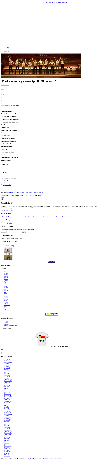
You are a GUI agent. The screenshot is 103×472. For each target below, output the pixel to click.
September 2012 (8, 418)
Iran (5, 292)
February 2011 (7, 446)
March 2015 (7, 375)
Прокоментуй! (5, 85)
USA (5, 310)
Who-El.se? (28, 458)
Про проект (7, 51)
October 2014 (7, 382)
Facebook (6, 321)
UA (8, 48)
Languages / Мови (5, 238)
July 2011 (6, 438)
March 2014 (7, 392)
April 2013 (6, 408)
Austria (6, 274)
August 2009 (7, 456)
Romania (6, 303)
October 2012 (7, 417)
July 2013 (6, 404)
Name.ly (35, 458)
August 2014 (7, 385)
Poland (5, 300)
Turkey (5, 308)
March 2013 (7, 409)
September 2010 (8, 450)
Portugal (6, 302)
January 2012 (7, 430)
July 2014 (6, 386)
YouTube (6, 324)
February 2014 (7, 394)
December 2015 (8, 362)
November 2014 (8, 381)
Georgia (6, 284)
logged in (9, 223)
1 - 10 (5, 180)
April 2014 (6, 391)
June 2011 (6, 440)
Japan (5, 295)
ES (14, 195)
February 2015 (7, 376)
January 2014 (7, 395)
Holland (6, 287)
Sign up (61, 458)
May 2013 (6, 407)
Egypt (5, 282)
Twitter (5, 322)
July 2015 (6, 369)
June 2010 (6, 454)
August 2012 (7, 420)
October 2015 (7, 365)
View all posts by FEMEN (8, 210)
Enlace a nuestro (10, 105)
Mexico (6, 299)
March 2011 (7, 444)
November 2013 (8, 398)
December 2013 (8, 396)
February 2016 (7, 359)
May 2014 (6, 389)
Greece (5, 286)
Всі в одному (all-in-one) (10, 325)
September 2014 (8, 383)
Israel (5, 293)
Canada (6, 279)
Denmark (6, 280)
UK (5, 309)
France (5, 283)
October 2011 (7, 434)
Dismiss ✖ (64, 2)
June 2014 (6, 388)
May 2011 (6, 441)
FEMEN (40, 195)
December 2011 (8, 431)
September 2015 (8, 366)
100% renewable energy (47, 458)
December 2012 (8, 414)
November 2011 (8, 433)
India (5, 289)
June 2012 (6, 422)
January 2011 (7, 447)
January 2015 (7, 378)
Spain (5, 306)
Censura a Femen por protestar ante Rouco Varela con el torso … (55, 216)
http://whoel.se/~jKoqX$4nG (36, 192)
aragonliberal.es (7, 185)
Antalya (6, 273)
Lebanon (6, 296)
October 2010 (7, 448)
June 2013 (6, 405)
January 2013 (7, 412)
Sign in (56, 458)
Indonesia (6, 290)
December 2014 (8, 379)
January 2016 (7, 360)
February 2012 (7, 428)
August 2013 (7, 402)
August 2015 (7, 368)
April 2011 (6, 443)
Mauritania (6, 297)
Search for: (3, 232)
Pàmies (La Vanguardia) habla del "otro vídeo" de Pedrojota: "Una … (19, 216)
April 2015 (6, 373)
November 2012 (8, 415)
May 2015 (6, 372)
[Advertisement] (51, 466)
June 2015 (6, 370)
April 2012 (6, 425)
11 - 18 (6, 182)
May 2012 (6, 424)
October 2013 (7, 399)
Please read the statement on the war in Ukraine (49, 2)
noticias (23, 195)
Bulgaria (6, 277)
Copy (26, 192)
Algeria (6, 271)
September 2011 (8, 435)
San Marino (7, 305)
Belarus (6, 276)
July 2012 (6, 421)
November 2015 (8, 363)
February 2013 (7, 411)
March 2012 (7, 427)
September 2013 (8, 401)
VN (8, 50)
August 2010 (7, 451)
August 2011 (7, 437)
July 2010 (6, 453)
